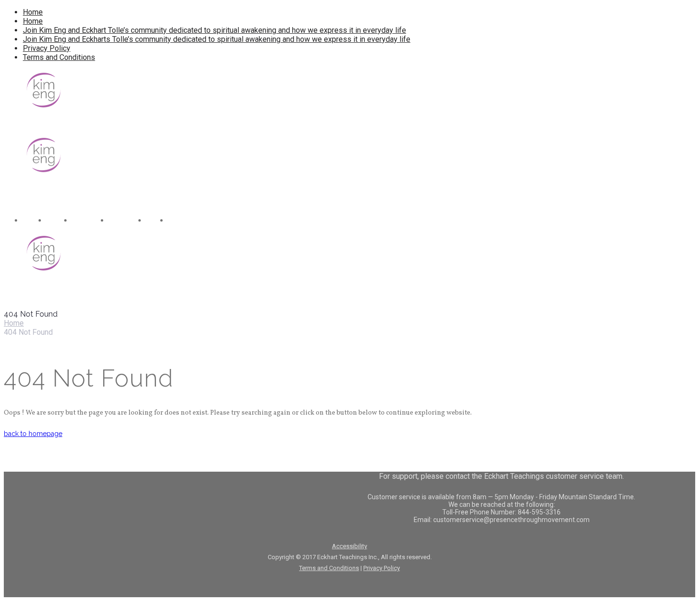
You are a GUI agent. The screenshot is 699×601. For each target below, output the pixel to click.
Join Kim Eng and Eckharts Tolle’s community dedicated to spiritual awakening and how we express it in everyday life (216, 39)
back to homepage (33, 433)
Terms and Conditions (59, 57)
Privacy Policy (46, 48)
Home (33, 12)
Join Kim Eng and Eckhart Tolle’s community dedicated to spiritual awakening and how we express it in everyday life (214, 30)
